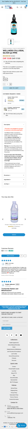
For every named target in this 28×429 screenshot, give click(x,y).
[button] (11, 42)
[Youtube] (21, 335)
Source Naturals (7, 48)
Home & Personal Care (14, 356)
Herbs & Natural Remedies (14, 344)
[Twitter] (7, 335)
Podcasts (14, 358)
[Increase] (10, 84)
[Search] (17, 7)
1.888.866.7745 (11, 417)
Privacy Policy (14, 392)
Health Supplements (19, 48)
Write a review (10, 255)
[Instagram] (16, 335)
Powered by (12, 424)
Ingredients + (7, 179)
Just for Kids (14, 353)
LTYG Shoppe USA (11, 423)
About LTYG (14, 373)
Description (7, 124)
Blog (14, 375)
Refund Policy (14, 388)
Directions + (7, 175)
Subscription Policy (14, 395)
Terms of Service (14, 397)
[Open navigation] (2, 7)
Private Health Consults (14, 368)
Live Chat (14, 371)
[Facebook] (11, 335)
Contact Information (14, 399)
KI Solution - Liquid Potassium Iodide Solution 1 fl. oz (14, 108)
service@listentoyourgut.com (15, 413)
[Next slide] (25, 219)
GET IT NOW (7, 328)
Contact (14, 366)
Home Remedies (14, 377)
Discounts (14, 360)
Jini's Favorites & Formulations (14, 351)
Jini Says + (6, 184)
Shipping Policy (14, 390)
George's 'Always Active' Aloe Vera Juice (13, 98)
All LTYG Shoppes (14, 382)
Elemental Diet (14, 379)
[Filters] (21, 256)
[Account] (21, 7)
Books (14, 347)
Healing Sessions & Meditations (14, 349)
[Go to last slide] (2, 219)
